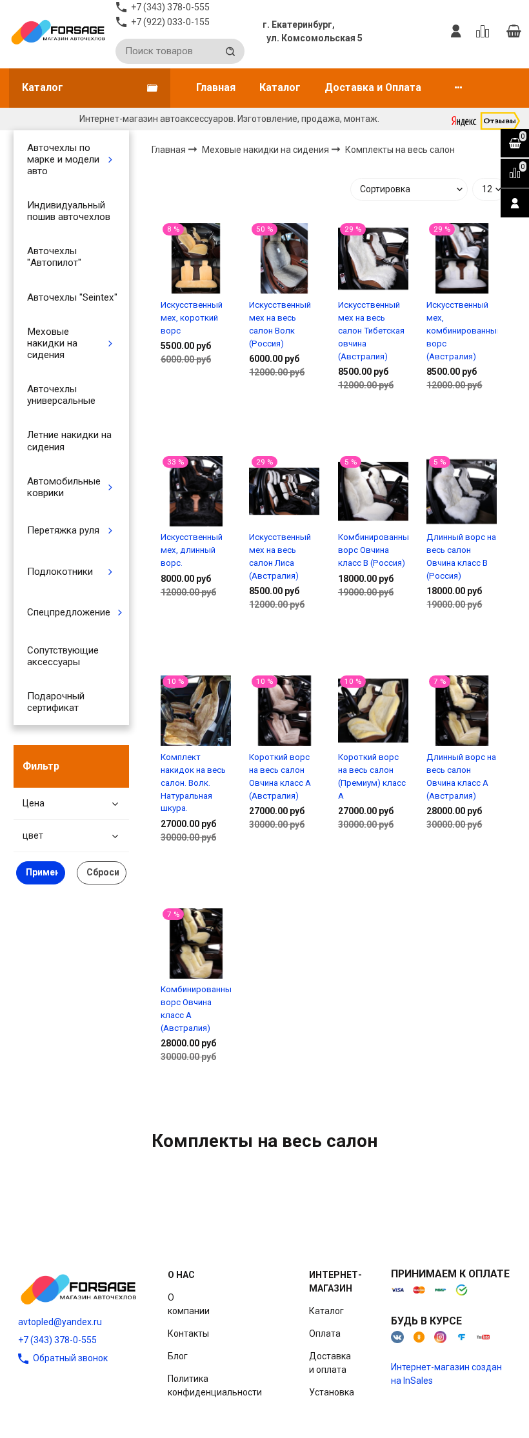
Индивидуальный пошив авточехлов (68, 211)
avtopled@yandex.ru (60, 1322)
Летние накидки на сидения (69, 440)
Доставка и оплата (330, 1363)
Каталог (280, 87)
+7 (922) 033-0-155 (170, 22)
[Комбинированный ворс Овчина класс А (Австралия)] (196, 943)
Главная (215, 87)
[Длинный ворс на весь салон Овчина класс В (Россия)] (461, 491)
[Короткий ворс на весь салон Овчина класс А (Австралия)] (284, 711)
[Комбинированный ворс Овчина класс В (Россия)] (373, 491)
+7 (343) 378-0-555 (57, 1340)
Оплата (325, 1333)
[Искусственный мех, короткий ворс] (196, 258)
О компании (189, 1304)
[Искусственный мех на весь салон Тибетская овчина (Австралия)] (373, 258)
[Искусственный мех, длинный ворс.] (196, 491)
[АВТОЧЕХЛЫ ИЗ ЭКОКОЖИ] (57, 32)
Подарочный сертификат (56, 702)
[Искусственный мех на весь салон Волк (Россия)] (284, 258)
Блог (178, 1356)
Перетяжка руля (63, 530)
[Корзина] (513, 31)
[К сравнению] (485, 31)
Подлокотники (60, 571)
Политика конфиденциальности (215, 1385)
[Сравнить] (196, 401)
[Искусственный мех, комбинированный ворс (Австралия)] (461, 258)
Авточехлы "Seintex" (72, 297)
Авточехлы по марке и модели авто (63, 159)
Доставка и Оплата (372, 87)
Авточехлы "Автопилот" (54, 256)
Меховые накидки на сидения (52, 343)
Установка (331, 1392)
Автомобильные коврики (64, 487)
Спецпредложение (68, 612)
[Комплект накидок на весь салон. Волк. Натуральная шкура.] (196, 711)
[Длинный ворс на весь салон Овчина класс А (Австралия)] (461, 711)
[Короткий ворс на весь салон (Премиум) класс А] (373, 711)
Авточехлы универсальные (61, 394)
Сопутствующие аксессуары (63, 656)
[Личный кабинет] (456, 31)
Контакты (188, 1333)
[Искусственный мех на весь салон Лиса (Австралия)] (284, 491)
